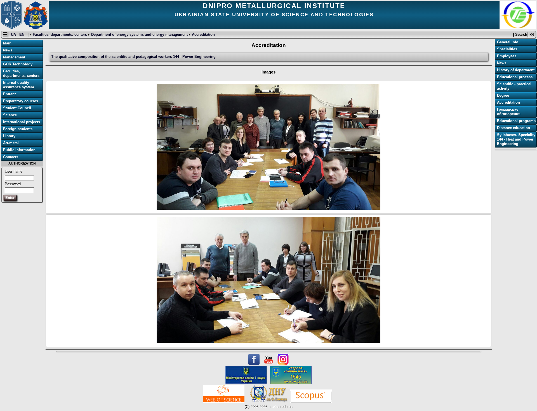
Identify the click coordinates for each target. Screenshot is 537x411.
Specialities (507, 49)
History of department (515, 70)
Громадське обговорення (508, 111)
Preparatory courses (20, 101)
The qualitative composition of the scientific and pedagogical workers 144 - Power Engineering (133, 56)
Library (9, 136)
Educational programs (516, 121)
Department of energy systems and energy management (139, 34)
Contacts (10, 157)
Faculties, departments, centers (60, 34)
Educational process (515, 77)
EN (22, 34)
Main (7, 43)
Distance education (513, 128)
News (7, 50)
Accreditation (203, 34)
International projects (21, 122)
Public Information (19, 150)
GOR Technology (17, 64)
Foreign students (17, 129)
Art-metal (11, 143)
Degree (503, 95)
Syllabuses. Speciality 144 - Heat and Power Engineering (516, 139)
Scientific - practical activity (514, 86)
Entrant (9, 94)
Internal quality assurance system (18, 84)
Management (14, 57)
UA (14, 34)
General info (507, 42)
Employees (506, 56)
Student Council (17, 108)
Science (10, 115)
